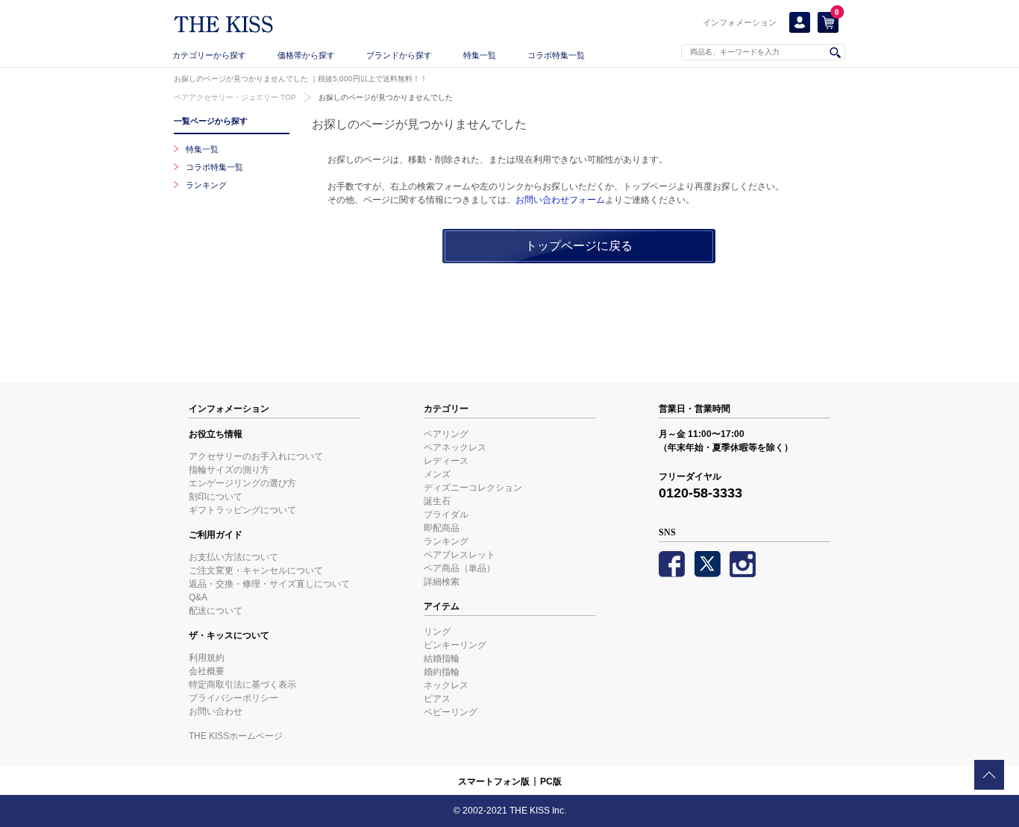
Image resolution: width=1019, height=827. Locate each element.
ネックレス (446, 685)
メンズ (437, 474)
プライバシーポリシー (233, 698)
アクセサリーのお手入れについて (256, 456)
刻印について (215, 496)
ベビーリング (450, 712)
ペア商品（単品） (459, 568)
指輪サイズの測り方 (229, 470)
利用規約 (207, 658)
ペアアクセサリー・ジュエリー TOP (235, 97)
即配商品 (442, 528)
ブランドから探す (399, 55)
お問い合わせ (215, 711)
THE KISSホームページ (236, 736)
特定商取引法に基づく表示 (242, 684)
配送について (215, 611)
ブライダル (446, 514)
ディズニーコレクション (473, 487)
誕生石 (437, 501)
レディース (446, 461)
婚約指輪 (442, 672)
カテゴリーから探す (209, 55)
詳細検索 (442, 581)
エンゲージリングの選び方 (242, 483)
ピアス (437, 699)
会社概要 (207, 671)
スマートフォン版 (494, 781)
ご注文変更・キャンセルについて (256, 570)
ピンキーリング (455, 645)
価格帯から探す (306, 55)
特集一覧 (479, 55)
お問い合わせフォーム (560, 200)
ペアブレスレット (459, 555)
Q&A (198, 597)
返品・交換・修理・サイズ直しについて (269, 584)
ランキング (206, 184)
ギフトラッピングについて (242, 510)
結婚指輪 (442, 658)
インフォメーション (740, 22)
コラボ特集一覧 (556, 55)
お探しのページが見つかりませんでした (386, 97)
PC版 (551, 781)
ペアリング (446, 434)
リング (437, 631)
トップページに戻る (579, 245)
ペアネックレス (455, 447)
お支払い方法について (233, 557)
